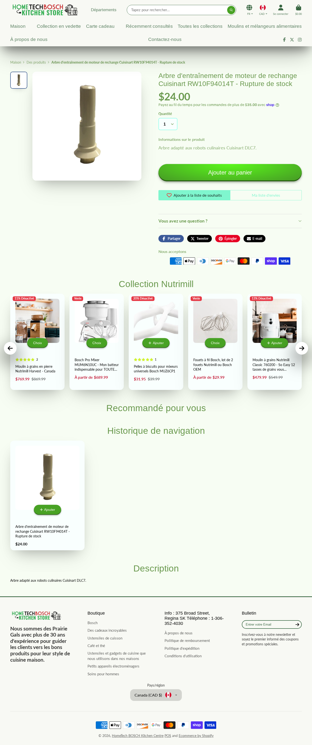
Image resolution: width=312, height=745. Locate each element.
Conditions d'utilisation (183, 656)
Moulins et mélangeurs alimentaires (265, 26)
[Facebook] (284, 40)
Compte (280, 10)
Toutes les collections (200, 26)
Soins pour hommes (103, 674)
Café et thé (96, 645)
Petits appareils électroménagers (113, 666)
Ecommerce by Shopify (196, 736)
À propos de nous (29, 39)
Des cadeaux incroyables (107, 630)
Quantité (165, 114)
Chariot (298, 10)
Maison (15, 62)
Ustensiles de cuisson (105, 638)
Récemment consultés (149, 26)
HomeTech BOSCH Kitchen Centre (138, 736)
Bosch (93, 622)
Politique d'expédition (182, 648)
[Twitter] (292, 40)
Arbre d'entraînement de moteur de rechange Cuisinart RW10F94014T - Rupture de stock (47, 495)
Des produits (36, 62)
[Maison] (44, 10)
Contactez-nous (165, 39)
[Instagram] (300, 40)
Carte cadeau (100, 26)
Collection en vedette (59, 26)
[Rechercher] (231, 10)
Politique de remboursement (187, 640)
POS (168, 736)
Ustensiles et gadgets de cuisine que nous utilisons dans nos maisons (117, 656)
